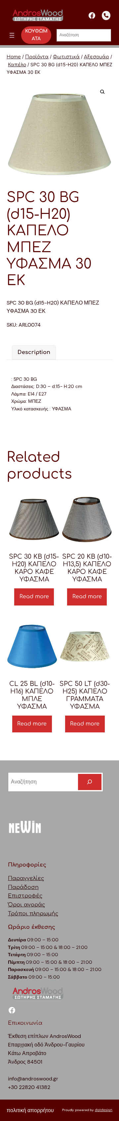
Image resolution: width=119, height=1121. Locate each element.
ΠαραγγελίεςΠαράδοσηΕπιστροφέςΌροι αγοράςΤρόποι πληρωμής (33, 896)
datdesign (103, 1110)
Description (34, 352)
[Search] (89, 782)
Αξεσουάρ (96, 56)
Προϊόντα (37, 56)
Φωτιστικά (66, 56)
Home (14, 56)
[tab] (34, 352)
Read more (34, 597)
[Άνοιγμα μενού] (12, 35)
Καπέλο (17, 64)
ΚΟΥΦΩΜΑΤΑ (36, 35)
